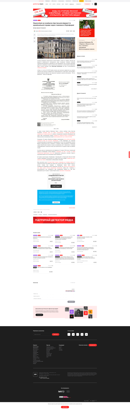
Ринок (63, 4)
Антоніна (34, 359)
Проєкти (35, 345)
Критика (54, 4)
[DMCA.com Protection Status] (61, 397)
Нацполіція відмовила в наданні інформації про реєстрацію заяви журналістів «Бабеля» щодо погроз (87, 79)
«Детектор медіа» (72, 207)
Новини (47, 4)
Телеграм (60, 349)
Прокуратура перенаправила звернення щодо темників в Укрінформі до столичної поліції (64, 248)
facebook (60, 346)
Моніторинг (59, 4)
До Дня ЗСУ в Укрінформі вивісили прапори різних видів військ (42, 238)
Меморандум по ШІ (49, 349)
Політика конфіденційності (51, 347)
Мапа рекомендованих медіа (38, 361)
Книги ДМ (48, 350)
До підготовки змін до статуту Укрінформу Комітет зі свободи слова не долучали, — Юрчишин (86, 258)
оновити (73, 289)
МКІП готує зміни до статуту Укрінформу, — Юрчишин (42, 268)
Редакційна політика (49, 346)
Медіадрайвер (35, 352)
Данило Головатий (41, 28)
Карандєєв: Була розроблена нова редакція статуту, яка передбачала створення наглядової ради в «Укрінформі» (63, 238)
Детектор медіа (35, 346)
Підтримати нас (49, 353)
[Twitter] (34, 38)
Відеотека (35, 355)
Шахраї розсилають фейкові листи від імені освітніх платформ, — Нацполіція (86, 73)
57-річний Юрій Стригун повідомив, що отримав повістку (60, 162)
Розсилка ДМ (48, 355)
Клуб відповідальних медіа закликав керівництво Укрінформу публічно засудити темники (42, 248)
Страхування (87, 4)
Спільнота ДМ (39, 314)
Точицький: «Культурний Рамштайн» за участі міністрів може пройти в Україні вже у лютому (85, 123)
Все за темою (93, 88)
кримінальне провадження (53, 214)
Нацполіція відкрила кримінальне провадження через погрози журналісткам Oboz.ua (86, 62)
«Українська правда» (41, 67)
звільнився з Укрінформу (65, 170)
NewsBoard (35, 353)
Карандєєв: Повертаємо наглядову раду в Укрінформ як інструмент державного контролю (43, 257)
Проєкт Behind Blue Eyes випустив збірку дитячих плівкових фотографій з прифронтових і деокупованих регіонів (86, 105)
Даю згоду (65, 407)
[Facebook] (34, 34)
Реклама (47, 351)
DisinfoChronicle (35, 354)
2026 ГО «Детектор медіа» (44, 378)
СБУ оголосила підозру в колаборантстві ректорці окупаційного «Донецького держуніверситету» (86, 111)
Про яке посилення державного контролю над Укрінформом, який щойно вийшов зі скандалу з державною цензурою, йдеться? (85, 248)
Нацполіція (45, 214)
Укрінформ (35, 214)
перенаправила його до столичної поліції (63, 136)
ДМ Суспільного (36, 349)
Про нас (48, 345)
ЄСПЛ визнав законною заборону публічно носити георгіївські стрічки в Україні (86, 117)
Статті (50, 4)
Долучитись (56, 202)
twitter (60, 347)
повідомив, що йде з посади (63, 151)
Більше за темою (81, 56)
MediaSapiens (35, 347)
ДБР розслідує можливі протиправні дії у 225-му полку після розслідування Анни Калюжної (86, 67)
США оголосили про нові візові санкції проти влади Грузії (86, 99)
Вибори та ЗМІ (35, 356)
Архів (47, 356)
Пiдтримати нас (92, 345)
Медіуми (34, 363)
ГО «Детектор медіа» (36, 360)
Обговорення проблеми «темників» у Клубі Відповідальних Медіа (84, 238)
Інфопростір (72, 4)
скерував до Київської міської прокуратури (64, 135)
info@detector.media (43, 377)
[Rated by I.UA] (69, 397)
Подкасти (66, 4)
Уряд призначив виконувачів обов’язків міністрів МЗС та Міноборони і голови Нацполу (87, 85)
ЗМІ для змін (35, 350)
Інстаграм (60, 350)
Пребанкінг (35, 351)
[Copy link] (34, 41)
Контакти (48, 352)
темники (40, 214)
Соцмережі (61, 345)
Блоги (78, 235)
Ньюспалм (35, 362)
